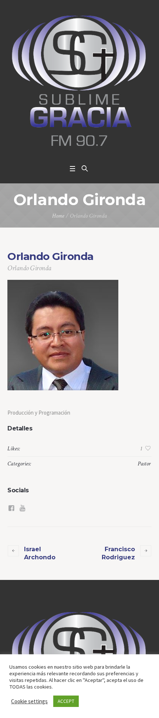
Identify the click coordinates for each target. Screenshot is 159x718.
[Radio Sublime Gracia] (79, 80)
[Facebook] (11, 508)
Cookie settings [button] (29, 701)
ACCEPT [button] (66, 701)
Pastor (144, 464)
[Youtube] (22, 508)
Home (58, 216)
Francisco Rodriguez (118, 553)
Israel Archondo (39, 553)
